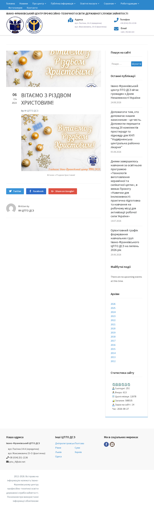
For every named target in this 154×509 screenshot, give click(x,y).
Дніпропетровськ (64, 443)
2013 (113, 357)
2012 (113, 361)
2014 (113, 353)
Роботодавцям (129, 3)
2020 (113, 328)
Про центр (38, 3)
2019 (113, 332)
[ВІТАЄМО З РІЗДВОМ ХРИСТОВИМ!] (53, 68)
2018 (113, 336)
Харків (78, 452)
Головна (10, 3)
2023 (113, 316)
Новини (23, 3)
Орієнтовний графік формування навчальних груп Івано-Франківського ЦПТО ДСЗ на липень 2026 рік (125, 240)
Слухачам (109, 3)
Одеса (58, 456)
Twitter (17, 191)
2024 (113, 312)
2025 (113, 307)
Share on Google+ (64, 191)
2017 (113, 340)
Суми (77, 447)
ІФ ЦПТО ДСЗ (31, 110)
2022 (113, 320)
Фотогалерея (15, 7)
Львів (58, 452)
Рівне (58, 447)
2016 (113, 344)
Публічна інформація (62, 3)
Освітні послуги (88, 3)
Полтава (79, 443)
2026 (113, 303)
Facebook (38, 191)
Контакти (32, 7)
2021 (113, 324)
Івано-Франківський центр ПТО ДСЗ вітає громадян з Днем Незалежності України (125, 91)
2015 (113, 348)
